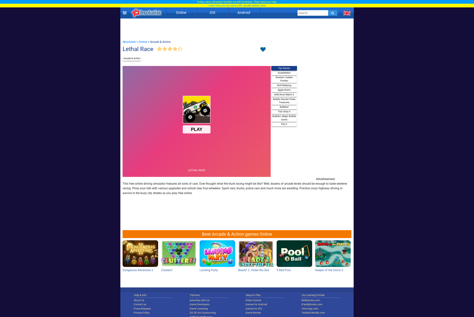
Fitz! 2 (284, 124)
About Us (139, 300)
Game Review (253, 312)
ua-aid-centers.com (254, 5)
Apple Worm (284, 90)
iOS (212, 12)
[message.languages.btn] (347, 12)
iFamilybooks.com (311, 304)
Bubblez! (284, 107)
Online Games (253, 300)
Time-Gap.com (309, 308)
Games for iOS (254, 308)
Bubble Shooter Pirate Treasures (284, 101)
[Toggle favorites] (263, 49)
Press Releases (142, 308)
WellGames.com (310, 300)
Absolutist (129, 42)
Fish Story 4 (284, 111)
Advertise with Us (199, 300)
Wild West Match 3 (284, 94)
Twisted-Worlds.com (313, 312)
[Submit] (332, 13)
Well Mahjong (284, 85)
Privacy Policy (142, 312)
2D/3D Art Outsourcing (203, 312)
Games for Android (256, 304)
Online (181, 12)
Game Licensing (199, 308)
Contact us (140, 304)
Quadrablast (284, 72)
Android (243, 12)
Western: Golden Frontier (284, 79)
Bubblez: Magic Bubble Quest (284, 118)
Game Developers (200, 304)
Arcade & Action (131, 58)
